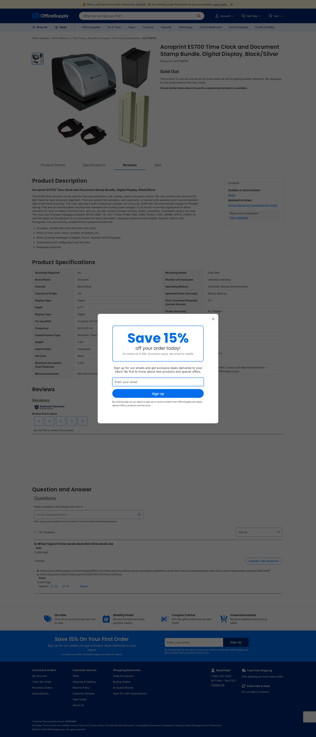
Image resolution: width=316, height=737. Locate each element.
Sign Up (158, 393)
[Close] (213, 319)
